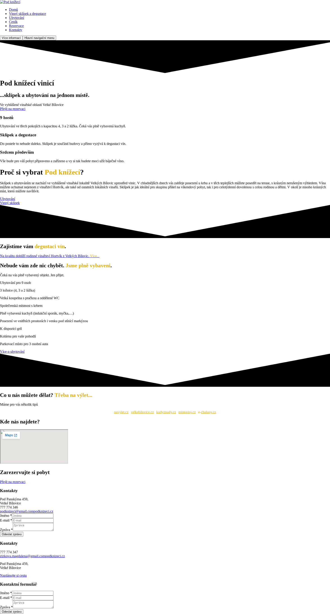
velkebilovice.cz (142, 412)
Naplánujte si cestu (13, 575)
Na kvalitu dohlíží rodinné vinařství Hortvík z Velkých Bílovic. (49, 256)
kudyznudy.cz (166, 412)
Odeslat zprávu (12, 534)
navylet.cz (121, 412)
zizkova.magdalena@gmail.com (22, 556)
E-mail (6, 520)
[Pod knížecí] (10, 2)
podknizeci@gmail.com (17, 511)
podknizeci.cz (43, 511)
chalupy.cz (208, 412)
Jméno (6, 515)
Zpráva (6, 530)
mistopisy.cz (187, 412)
